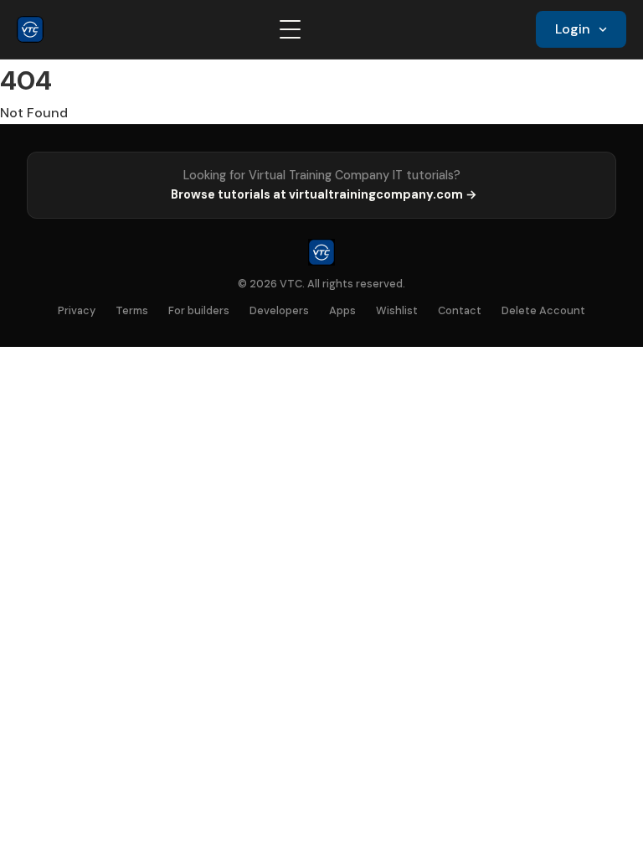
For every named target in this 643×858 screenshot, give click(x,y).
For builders (198, 310)
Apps (342, 310)
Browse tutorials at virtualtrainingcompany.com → (324, 194)
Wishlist (397, 310)
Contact (459, 310)
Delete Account (543, 310)
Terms (132, 310)
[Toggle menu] (290, 29)
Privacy (76, 310)
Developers (279, 310)
